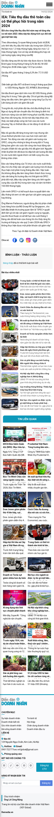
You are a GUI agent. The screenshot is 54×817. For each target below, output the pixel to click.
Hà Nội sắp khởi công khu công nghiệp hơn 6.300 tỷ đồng (34, 375)
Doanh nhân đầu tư (36, 729)
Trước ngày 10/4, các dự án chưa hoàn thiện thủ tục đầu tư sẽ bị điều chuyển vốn (14, 642)
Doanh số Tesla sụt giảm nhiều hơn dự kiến (36, 335)
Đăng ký (46, 783)
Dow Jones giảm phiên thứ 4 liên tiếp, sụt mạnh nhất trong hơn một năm (35, 295)
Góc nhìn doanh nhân (11, 725)
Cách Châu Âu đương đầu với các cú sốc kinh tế (35, 308)
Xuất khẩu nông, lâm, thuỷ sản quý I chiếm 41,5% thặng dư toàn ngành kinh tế (38, 642)
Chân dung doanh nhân (38, 725)
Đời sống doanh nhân (11, 729)
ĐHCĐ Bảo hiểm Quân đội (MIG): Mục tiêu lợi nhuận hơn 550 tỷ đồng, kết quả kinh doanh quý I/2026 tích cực (14, 446)
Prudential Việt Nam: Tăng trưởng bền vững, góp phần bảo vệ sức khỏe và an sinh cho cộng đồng (39, 446)
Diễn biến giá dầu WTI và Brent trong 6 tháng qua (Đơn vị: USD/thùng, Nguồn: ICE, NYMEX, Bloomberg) (27, 86)
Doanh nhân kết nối (11, 722)
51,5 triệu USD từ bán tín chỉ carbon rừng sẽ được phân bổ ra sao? (38, 675)
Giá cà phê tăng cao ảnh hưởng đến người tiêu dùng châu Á (34, 361)
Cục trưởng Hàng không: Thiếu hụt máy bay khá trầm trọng (36, 388)
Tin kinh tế (7, 12)
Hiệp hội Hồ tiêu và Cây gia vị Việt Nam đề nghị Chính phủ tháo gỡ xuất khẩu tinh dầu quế (35, 348)
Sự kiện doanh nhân (11, 718)
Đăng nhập (8, 263)
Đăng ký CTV (44, 767)
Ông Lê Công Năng (13, 799)
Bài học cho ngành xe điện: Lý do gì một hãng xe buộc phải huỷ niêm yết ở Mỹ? (35, 402)
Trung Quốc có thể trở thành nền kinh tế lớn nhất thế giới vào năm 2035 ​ (35, 282)
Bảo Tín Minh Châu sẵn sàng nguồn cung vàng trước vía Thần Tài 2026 (14, 478)
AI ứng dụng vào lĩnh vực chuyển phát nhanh (14, 609)
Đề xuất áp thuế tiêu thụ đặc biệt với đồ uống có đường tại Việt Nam (36, 322)
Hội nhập (31, 722)
